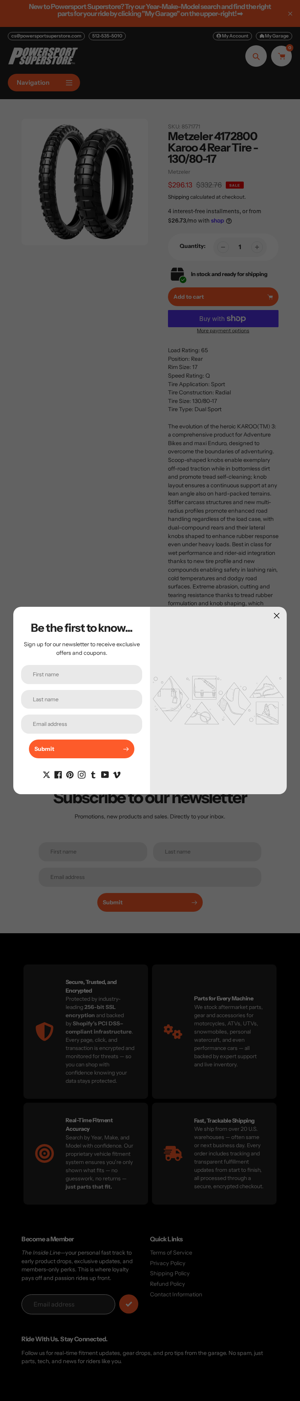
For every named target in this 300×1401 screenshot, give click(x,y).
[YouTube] (105, 773)
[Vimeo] (117, 773)
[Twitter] (46, 773)
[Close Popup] (277, 615)
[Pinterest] (70, 773)
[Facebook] (58, 773)
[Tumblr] (93, 773)
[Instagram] (82, 773)
